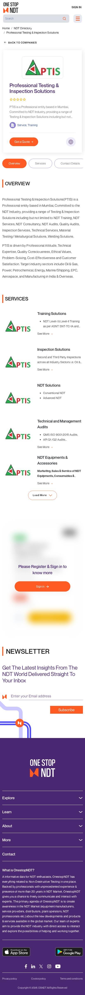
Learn (7, 812)
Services (40, 163)
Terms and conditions (71, 978)
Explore (8, 798)
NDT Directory (23, 28)
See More (43, 333)
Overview (14, 163)
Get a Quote (22, 141)
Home (6, 28)
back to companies (22, 42)
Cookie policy (38, 978)
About (7, 826)
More (6, 840)
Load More (40, 495)
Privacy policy (9, 978)
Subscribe (66, 710)
